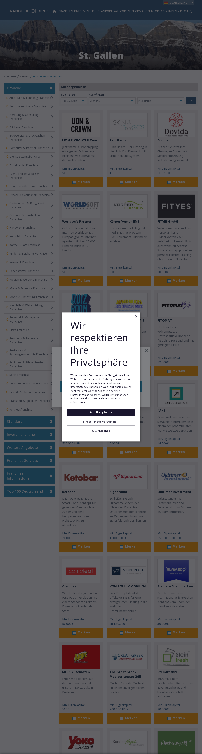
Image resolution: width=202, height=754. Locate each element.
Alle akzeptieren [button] (101, 412)
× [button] (136, 316)
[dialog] (101, 376)
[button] (101, 422)
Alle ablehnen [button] (101, 431)
